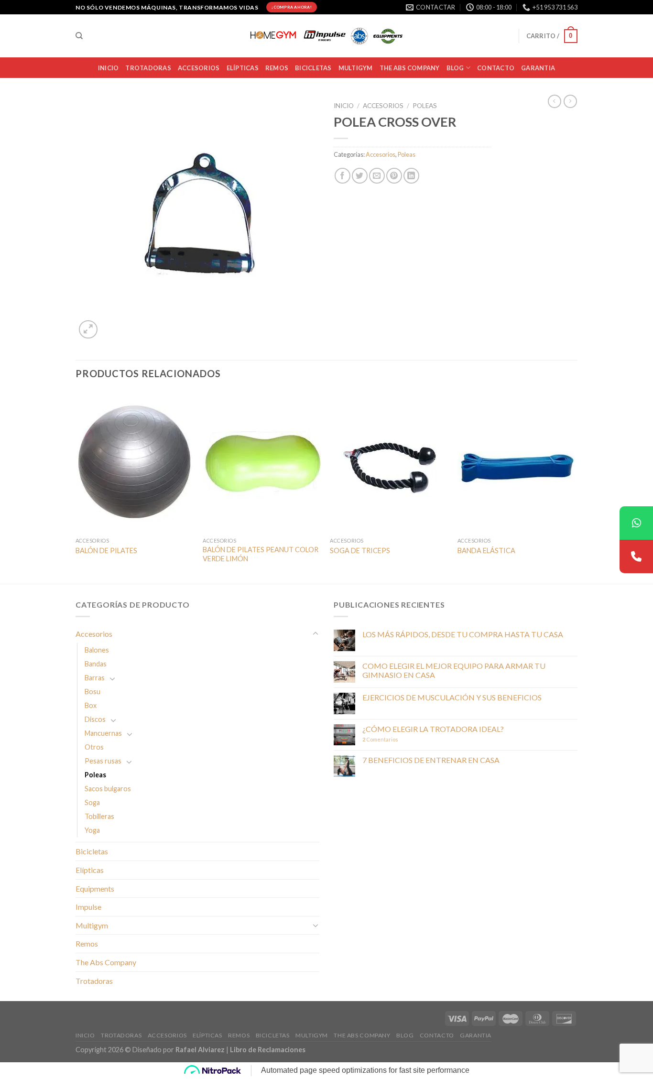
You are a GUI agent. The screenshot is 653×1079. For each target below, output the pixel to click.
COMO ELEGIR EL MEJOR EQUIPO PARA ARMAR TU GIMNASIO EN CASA (453, 670)
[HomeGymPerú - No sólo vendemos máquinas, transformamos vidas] (326, 36)
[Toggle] (315, 634)
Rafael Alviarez (200, 1050)
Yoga (92, 830)
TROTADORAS (148, 68)
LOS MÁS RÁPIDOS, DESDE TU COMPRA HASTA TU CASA (462, 634)
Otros (94, 747)
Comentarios (380, 739)
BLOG (455, 68)
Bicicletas (92, 851)
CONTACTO (495, 68)
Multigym (92, 925)
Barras (95, 678)
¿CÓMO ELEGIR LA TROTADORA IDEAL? (433, 728)
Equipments (95, 888)
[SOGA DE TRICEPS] (389, 462)
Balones (97, 650)
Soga (92, 802)
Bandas (96, 664)
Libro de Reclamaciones (267, 1050)
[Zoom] (88, 329)
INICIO (108, 68)
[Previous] (76, 486)
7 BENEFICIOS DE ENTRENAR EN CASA (431, 759)
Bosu (92, 691)
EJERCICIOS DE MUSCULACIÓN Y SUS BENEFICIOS (452, 697)
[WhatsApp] (636, 523)
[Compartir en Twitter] (360, 176)
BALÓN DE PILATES (106, 550)
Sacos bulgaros (108, 789)
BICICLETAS (313, 68)
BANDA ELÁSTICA (486, 550)
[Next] (574, 486)
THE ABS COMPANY (410, 68)
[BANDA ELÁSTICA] (516, 462)
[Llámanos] (636, 556)
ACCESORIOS (199, 68)
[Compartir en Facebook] (342, 176)
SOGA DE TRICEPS (360, 550)
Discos (95, 719)
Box (91, 705)
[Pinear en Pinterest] (394, 176)
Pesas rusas (103, 761)
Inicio (344, 105)
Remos (276, 68)
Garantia (538, 68)
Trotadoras (94, 980)
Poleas (425, 105)
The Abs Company (106, 962)
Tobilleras (99, 816)
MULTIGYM (355, 68)
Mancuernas (103, 733)
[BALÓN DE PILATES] (135, 462)
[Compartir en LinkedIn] (411, 176)
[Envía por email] (377, 176)
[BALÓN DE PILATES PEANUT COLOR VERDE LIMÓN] (262, 462)
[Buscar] (79, 36)
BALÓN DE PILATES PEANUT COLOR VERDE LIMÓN (260, 554)
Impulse (88, 906)
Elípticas (243, 68)
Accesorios (383, 105)
